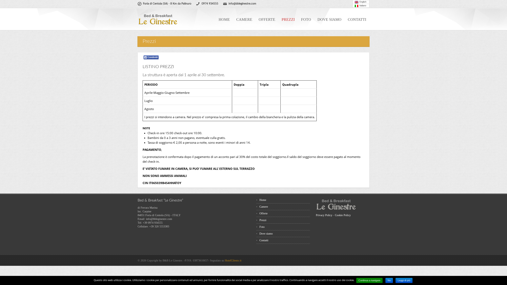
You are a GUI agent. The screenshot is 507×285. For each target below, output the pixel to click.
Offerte (267, 19)
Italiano (362, 5)
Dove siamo (329, 19)
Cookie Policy (343, 215)
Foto (306, 19)
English (362, 2)
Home (224, 19)
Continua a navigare (369, 280)
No (389, 280)
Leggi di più (404, 280)
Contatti (357, 19)
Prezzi (288, 19)
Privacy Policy (324, 215)
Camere (244, 19)
